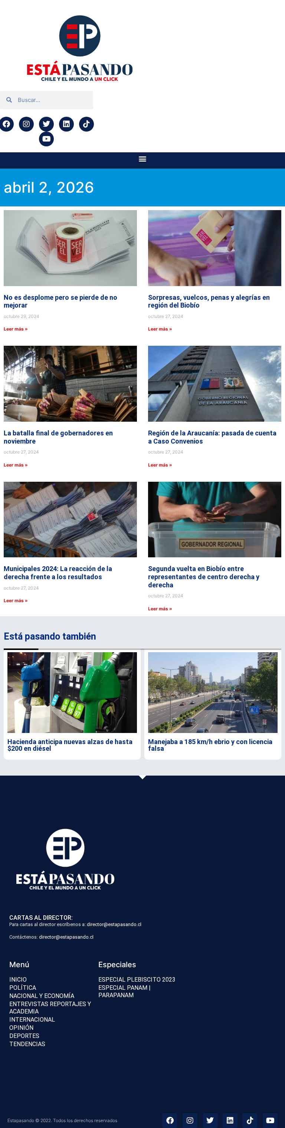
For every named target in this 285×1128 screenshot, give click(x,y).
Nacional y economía (41, 995)
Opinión (21, 1027)
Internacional (32, 1019)
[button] (143, 159)
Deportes (24, 1035)
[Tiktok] (86, 124)
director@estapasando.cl (114, 924)
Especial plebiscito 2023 (137, 979)
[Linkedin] (66, 124)
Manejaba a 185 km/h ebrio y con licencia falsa (210, 745)
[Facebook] (170, 1120)
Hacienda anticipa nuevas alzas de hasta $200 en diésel (69, 745)
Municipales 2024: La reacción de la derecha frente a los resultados (58, 573)
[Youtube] (46, 139)
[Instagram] (26, 124)
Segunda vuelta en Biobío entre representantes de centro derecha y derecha (203, 576)
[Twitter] (46, 124)
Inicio (18, 979)
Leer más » (16, 329)
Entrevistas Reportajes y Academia (50, 1008)
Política (22, 987)
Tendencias (27, 1044)
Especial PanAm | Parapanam (124, 991)
